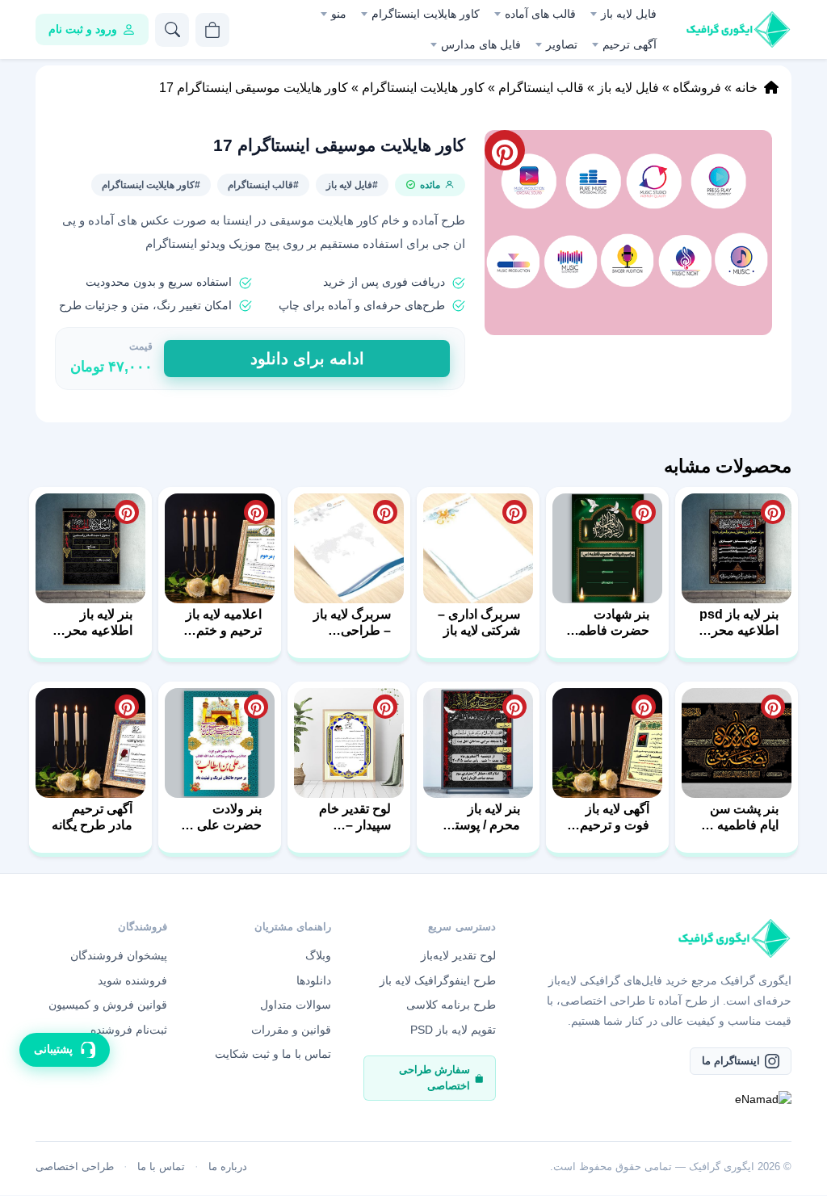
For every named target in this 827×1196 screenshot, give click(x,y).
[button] (628, 232)
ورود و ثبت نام (82, 29)
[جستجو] (172, 30)
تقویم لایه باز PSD (453, 1029)
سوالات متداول (295, 1004)
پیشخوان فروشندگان (118, 955)
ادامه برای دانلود (307, 358)
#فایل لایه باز (352, 185)
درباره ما (227, 1166)
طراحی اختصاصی (75, 1166)
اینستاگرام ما (731, 1061)
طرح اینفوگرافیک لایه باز (438, 980)
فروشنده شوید (132, 980)
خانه (746, 87)
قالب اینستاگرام (541, 87)
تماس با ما (161, 1166)
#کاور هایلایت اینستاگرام (151, 185)
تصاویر (561, 44)
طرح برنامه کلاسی (451, 1004)
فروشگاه (697, 87)
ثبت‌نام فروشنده (128, 1029)
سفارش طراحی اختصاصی (434, 1078)
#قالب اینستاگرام (263, 185)
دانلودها (313, 980)
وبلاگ (318, 955)
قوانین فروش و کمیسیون (107, 1004)
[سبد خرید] (212, 30)
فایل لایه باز (629, 13)
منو (338, 13)
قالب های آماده (540, 13)
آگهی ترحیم (629, 44)
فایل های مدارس (481, 44)
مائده (430, 185)
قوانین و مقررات (291, 1029)
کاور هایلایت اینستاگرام (426, 13)
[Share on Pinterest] (773, 512)
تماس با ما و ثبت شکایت (273, 1053)
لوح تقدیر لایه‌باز (458, 955)
